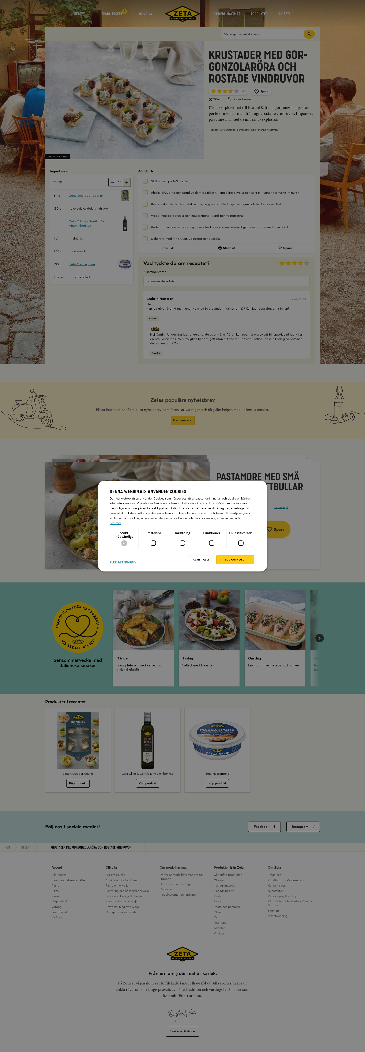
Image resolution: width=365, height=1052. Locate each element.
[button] (123, 560)
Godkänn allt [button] (235, 559)
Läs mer (115, 523)
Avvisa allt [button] (201, 559)
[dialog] (182, 526)
